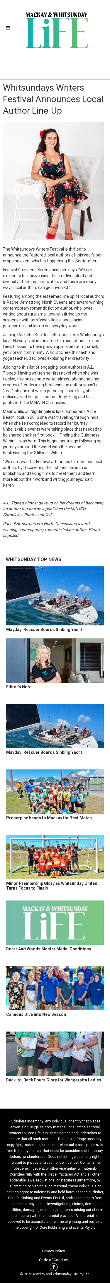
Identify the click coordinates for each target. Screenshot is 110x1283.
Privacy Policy (53, 1251)
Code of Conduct (53, 1260)
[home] (55, 29)
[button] (10, 28)
